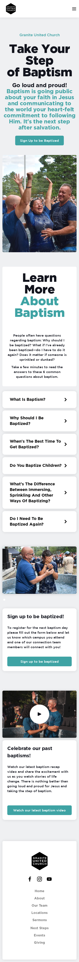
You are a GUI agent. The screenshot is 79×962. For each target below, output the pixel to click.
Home (39, 891)
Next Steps (39, 928)
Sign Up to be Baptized (39, 140)
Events (39, 935)
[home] (9, 8)
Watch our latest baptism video (39, 810)
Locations (39, 912)
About (39, 898)
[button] (73, 9)
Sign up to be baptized (39, 661)
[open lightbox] (39, 714)
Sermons (39, 920)
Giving (39, 942)
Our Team (39, 905)
